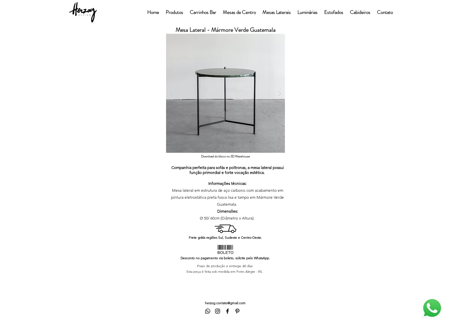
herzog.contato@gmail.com (225, 303)
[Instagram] (217, 311)
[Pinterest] (237, 311)
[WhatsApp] (207, 311)
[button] (225, 93)
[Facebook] (227, 311)
